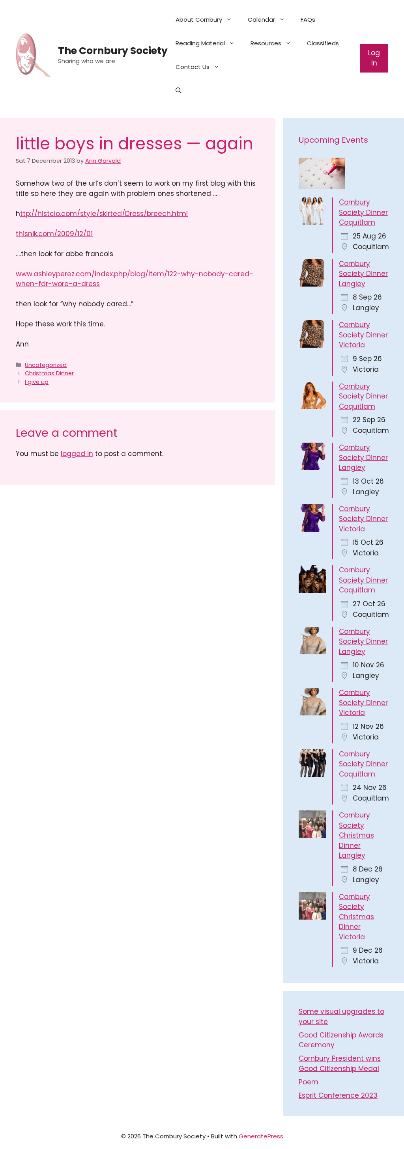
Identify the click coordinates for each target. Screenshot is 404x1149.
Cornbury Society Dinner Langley (363, 274)
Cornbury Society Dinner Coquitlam (363, 212)
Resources (266, 43)
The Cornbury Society (113, 51)
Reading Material (200, 43)
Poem (308, 1082)
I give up (37, 382)
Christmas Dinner (49, 373)
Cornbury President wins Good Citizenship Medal (340, 1063)
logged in (77, 453)
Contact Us (192, 67)
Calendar (261, 19)
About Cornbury (199, 19)
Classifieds (323, 43)
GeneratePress (261, 1136)
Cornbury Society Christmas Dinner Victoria (356, 917)
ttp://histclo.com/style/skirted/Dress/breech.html (104, 213)
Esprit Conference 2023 (338, 1095)
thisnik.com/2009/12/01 (54, 233)
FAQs (308, 19)
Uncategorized (46, 365)
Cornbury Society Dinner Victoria (363, 335)
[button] (178, 90)
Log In (374, 58)
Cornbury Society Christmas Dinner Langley (356, 835)
